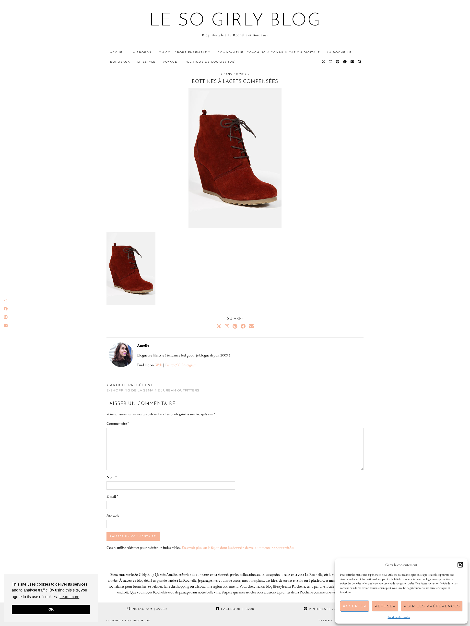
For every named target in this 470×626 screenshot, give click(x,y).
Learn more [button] (69, 597)
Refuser (385, 606)
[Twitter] (324, 61)
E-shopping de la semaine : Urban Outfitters (152, 387)
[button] (460, 564)
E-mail (112, 496)
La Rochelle (339, 52)
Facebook (237, 609)
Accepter (355, 606)
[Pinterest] (338, 61)
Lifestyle (146, 61)
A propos (142, 52)
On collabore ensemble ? (184, 52)
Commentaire (117, 423)
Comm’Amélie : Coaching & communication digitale (269, 52)
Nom (111, 477)
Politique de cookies (399, 617)
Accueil (118, 52)
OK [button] (51, 609)
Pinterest (325, 609)
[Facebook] (345, 61)
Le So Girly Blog (235, 21)
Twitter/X (172, 364)
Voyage (170, 61)
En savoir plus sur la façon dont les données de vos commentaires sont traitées (238, 547)
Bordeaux (120, 61)
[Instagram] (330, 61)
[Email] (352, 61)
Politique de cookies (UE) (210, 61)
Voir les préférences (432, 606)
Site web (112, 515)
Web (158, 364)
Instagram (189, 364)
